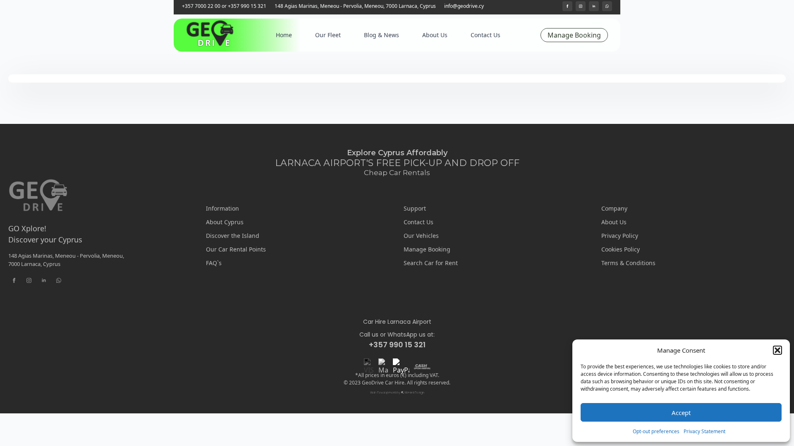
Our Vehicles (421, 236)
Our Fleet (328, 35)
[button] (777, 350)
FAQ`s (214, 263)
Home (284, 35)
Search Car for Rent (431, 263)
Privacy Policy (619, 236)
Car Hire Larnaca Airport (397, 322)
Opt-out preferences (656, 431)
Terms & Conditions (628, 263)
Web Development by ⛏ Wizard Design (397, 392)
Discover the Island (232, 236)
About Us (434, 35)
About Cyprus (225, 222)
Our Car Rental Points (236, 249)
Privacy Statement (704, 431)
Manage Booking (427, 249)
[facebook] (567, 6)
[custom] (607, 6)
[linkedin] (594, 6)
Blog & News (381, 35)
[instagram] (581, 6)
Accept (681, 412)
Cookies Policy (620, 249)
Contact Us (485, 35)
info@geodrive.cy (464, 5)
